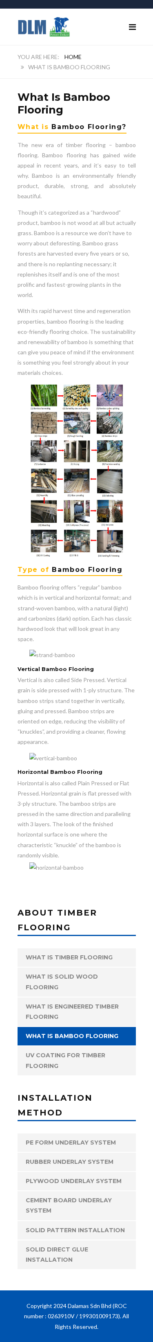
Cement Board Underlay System (69, 1205)
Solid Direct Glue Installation (57, 1254)
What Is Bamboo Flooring (72, 1036)
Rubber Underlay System (69, 1161)
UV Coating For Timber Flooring (65, 1060)
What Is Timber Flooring (69, 957)
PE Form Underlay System (71, 1142)
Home (73, 56)
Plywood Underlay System (74, 1181)
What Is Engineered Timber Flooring (72, 1011)
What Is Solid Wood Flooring (62, 982)
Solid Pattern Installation (75, 1230)
